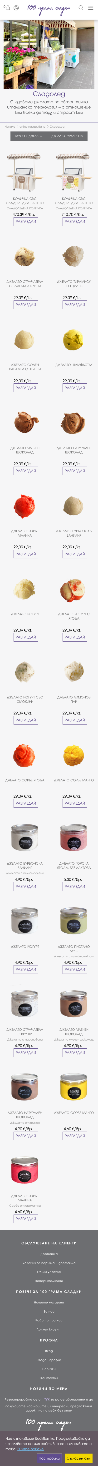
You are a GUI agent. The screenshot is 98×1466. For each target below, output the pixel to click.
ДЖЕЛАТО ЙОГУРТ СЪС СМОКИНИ (25, 699)
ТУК (47, 1399)
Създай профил (49, 1360)
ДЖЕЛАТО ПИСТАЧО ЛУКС (74, 949)
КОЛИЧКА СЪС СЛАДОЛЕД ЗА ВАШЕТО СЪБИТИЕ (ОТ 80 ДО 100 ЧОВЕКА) (74, 201)
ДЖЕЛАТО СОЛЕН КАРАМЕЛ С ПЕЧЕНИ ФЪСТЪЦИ (25, 367)
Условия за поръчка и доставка (49, 1263)
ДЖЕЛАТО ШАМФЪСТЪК (74, 365)
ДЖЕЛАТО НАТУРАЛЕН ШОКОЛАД (74, 450)
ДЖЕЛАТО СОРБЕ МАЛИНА (25, 533)
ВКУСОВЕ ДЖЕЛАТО (28, 136)
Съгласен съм (78, 1458)
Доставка (49, 1254)
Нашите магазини (49, 1302)
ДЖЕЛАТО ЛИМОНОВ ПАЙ (74, 699)
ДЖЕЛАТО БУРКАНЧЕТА (67, 136)
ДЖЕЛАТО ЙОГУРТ (25, 614)
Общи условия (49, 1272)
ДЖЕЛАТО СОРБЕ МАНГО (74, 780)
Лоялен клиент (49, 1329)
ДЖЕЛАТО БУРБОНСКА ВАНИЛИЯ (74, 533)
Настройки (49, 1458)
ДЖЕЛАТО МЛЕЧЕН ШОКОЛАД (24, 450)
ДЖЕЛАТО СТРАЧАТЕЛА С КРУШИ (24, 1032)
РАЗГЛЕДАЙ (26, 221)
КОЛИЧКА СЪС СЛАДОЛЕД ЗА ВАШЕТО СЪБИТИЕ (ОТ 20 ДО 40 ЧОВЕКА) (25, 201)
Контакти (49, 1378)
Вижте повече (30, 1449)
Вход (49, 1351)
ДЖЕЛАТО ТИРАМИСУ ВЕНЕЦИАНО (74, 284)
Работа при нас (49, 1320)
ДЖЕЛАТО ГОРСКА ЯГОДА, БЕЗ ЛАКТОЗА (74, 866)
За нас (49, 1311)
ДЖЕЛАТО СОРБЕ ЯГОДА (24, 780)
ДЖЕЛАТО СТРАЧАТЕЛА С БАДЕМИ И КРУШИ (24, 284)
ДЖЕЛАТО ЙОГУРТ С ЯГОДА (74, 616)
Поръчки (49, 1369)
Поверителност (49, 1281)
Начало (10, 126)
